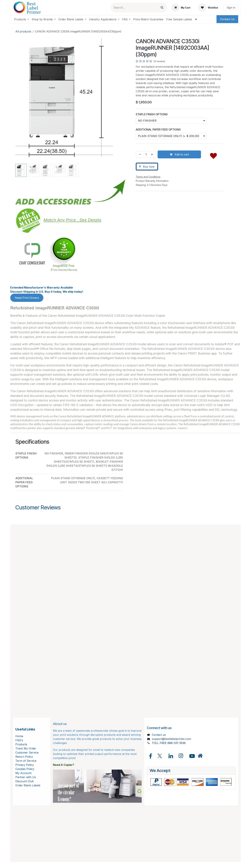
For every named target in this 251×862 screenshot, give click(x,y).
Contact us (159, 734)
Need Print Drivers (27, 297)
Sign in (231, 7)
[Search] (162, 7)
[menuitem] (21, 19)
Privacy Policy (24, 765)
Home (19, 736)
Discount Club (24, 781)
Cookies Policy (24, 769)
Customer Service (27, 752)
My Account (23, 773)
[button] (20, 100)
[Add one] (152, 154)
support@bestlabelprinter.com (171, 739)
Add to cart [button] (181, 154)
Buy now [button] (148, 166)
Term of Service (25, 760)
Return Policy (24, 756)
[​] (200, 756)
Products (21, 744)
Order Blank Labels (27, 785)
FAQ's (19, 740)
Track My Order (25, 748)
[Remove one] (139, 154)
